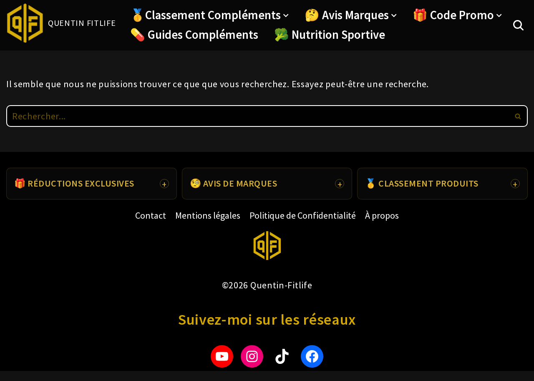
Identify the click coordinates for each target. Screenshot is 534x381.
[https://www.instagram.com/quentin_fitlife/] (252, 356)
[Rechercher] (518, 25)
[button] (286, 15)
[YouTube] (222, 356)
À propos (382, 215)
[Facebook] (312, 356)
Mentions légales (207, 215)
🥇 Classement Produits (422, 183)
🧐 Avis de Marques (233, 183)
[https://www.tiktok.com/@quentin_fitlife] (282, 356)
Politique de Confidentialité (302, 215)
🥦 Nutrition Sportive (329, 34)
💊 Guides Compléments (194, 34)
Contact (150, 215)
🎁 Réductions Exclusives (74, 183)
